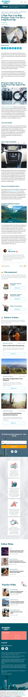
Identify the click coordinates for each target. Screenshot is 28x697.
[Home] (6, 2)
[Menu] (25, 2)
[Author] (17, 251)
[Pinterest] (16, 451)
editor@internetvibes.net (6, 645)
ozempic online (12, 696)
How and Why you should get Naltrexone (14, 690)
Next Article (21, 266)
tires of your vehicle (8, 107)
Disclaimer (17, 635)
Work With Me (6, 635)
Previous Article (6, 266)
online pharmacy (21, 693)
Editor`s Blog (17, 637)
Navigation (5, 637)
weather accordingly (15, 191)
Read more (17, 288)
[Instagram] (12, 451)
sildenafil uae (23, 695)
